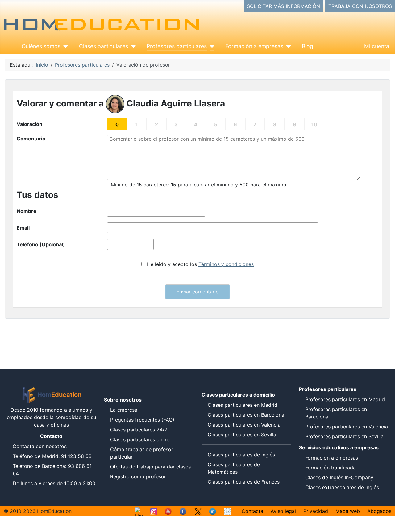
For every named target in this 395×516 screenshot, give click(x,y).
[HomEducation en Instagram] (153, 511)
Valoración (29, 124)
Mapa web (347, 511)
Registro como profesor (138, 476)
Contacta (252, 511)
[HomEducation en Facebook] (183, 511)
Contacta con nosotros (40, 446)
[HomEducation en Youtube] (168, 511)
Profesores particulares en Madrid (345, 399)
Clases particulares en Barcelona (246, 415)
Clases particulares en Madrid (242, 405)
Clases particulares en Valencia (244, 425)
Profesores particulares (177, 46)
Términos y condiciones (226, 264)
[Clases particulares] (132, 46)
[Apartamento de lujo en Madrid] (227, 511)
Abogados (379, 511)
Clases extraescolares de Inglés (342, 487)
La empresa (123, 410)
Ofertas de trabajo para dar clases (150, 467)
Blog (307, 46)
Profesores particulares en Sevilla (344, 436)
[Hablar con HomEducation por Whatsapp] (139, 511)
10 (314, 124)
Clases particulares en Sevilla (242, 434)
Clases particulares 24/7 (138, 430)
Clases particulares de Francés (244, 482)
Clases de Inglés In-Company (339, 477)
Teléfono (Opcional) (41, 244)
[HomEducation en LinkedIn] (213, 511)
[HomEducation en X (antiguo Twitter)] (198, 511)
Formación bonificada (330, 467)
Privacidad (315, 511)
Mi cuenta (376, 46)
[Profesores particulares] (210, 46)
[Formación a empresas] (287, 46)
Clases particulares (103, 46)
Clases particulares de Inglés (241, 455)
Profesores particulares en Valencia (346, 426)
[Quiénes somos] (64, 46)
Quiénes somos (41, 46)
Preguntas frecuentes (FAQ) (142, 420)
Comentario (31, 138)
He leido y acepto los (200, 264)
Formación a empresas (254, 46)
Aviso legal (283, 511)
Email (23, 228)
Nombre (26, 211)
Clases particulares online (140, 439)
